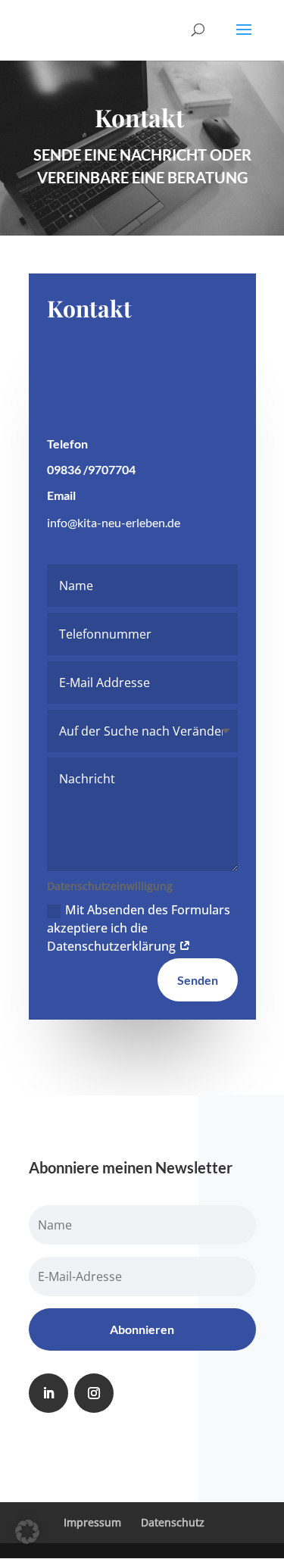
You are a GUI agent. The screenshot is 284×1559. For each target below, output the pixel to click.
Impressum (92, 1522)
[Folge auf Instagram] (94, 1393)
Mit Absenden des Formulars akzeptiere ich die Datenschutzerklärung (138, 927)
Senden (197, 980)
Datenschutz (172, 1522)
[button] (27, 1531)
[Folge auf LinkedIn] (48, 1393)
